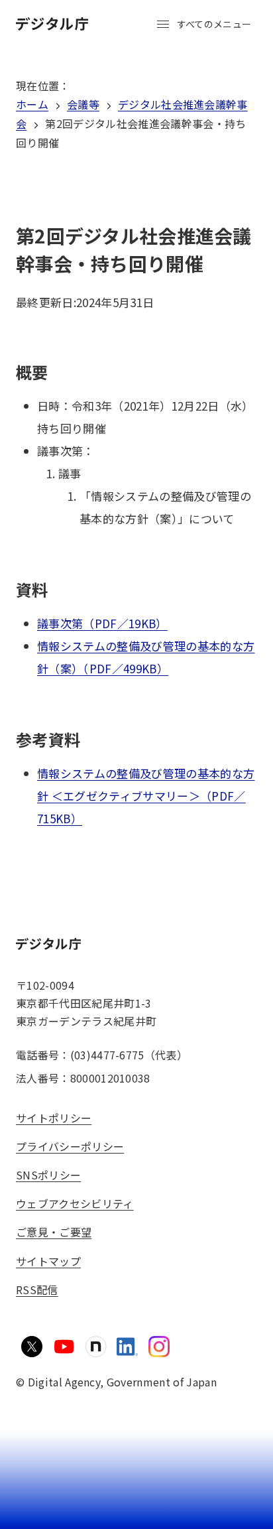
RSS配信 (37, 1289)
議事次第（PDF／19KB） (102, 623)
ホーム (32, 104)
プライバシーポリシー (70, 1146)
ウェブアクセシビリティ (75, 1203)
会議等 (83, 104)
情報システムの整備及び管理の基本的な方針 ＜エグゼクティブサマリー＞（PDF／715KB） (145, 796)
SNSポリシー (48, 1175)
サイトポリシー (53, 1118)
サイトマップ (48, 1261)
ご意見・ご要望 (53, 1232)
